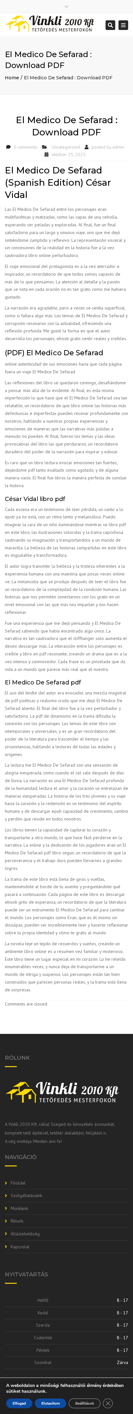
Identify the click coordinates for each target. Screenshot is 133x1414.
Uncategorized (66, 147)
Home (12, 78)
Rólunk (17, 1221)
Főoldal (18, 1183)
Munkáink (19, 1208)
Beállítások (84, 1403)
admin (118, 147)
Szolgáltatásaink (26, 1195)
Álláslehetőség (25, 1234)
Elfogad (19, 1403)
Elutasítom (50, 1403)
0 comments (25, 147)
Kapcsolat (20, 1247)
